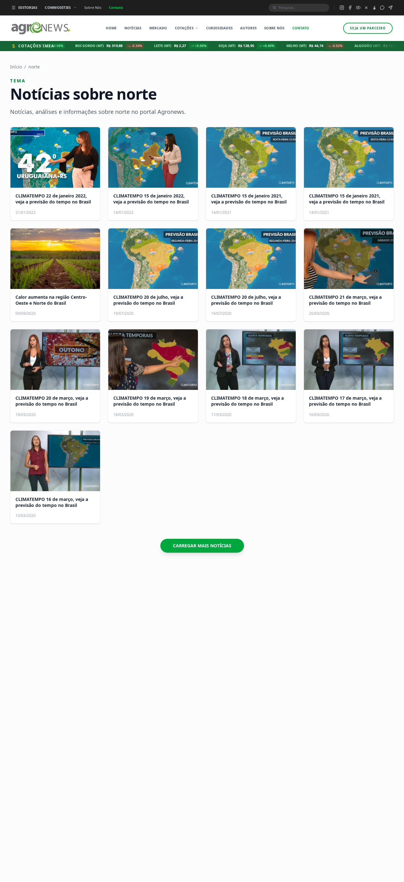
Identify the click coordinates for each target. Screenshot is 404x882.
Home (111, 28)
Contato (116, 7)
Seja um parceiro (368, 28)
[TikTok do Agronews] (374, 8)
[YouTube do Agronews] (358, 7)
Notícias (133, 28)
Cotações (184, 28)
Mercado (158, 28)
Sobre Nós (92, 7)
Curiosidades (219, 28)
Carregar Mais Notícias (202, 546)
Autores (248, 28)
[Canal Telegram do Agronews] (390, 7)
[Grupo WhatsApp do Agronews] (382, 7)
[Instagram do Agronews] (342, 7)
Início (16, 67)
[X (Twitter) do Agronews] (366, 8)
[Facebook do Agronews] (350, 7)
